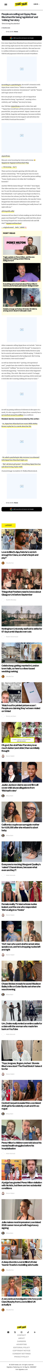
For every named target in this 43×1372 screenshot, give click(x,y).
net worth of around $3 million (12, 415)
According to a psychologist (11, 85)
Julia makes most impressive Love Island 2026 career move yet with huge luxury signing (21, 1225)
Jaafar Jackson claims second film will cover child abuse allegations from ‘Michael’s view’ (20, 788)
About (21, 1338)
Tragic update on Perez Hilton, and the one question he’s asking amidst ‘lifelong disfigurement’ (18, 259)
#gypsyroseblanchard (17, 163)
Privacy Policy (21, 1357)
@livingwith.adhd (8, 211)
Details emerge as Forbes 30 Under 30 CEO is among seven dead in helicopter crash (20, 310)
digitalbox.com (23, 1369)
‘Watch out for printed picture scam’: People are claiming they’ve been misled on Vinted (21, 708)
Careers (21, 1341)
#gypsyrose (6, 163)
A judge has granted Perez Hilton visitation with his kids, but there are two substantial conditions (22, 1185)
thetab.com (17, 1364)
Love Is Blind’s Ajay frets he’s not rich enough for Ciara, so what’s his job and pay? (20, 555)
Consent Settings (21, 1354)
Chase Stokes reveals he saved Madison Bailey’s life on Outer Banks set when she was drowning (21, 986)
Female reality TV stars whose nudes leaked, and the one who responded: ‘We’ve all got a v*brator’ (19, 907)
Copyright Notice (21, 1351)
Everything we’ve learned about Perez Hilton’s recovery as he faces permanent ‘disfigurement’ (21, 285)
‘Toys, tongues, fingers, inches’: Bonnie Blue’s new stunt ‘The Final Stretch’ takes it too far (22, 1066)
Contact (21, 1335)
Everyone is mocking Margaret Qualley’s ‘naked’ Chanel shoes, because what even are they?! (21, 867)
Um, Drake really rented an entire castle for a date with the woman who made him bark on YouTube (22, 1026)
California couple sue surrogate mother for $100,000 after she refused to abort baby (20, 827)
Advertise (21, 1344)
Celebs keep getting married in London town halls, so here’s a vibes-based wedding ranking (20, 668)
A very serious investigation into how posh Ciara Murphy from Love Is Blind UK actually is (22, 1302)
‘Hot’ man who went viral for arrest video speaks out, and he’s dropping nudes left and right (21, 947)
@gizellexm (15, 106)
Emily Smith (9, 31)
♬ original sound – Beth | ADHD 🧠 (14, 227)
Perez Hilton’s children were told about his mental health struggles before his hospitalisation (21, 1145)
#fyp (27, 163)
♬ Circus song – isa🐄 (9, 167)
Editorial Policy (21, 1347)
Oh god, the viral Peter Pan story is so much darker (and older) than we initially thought (20, 748)
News (16, 31)
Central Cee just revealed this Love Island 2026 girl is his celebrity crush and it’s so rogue (21, 1106)
